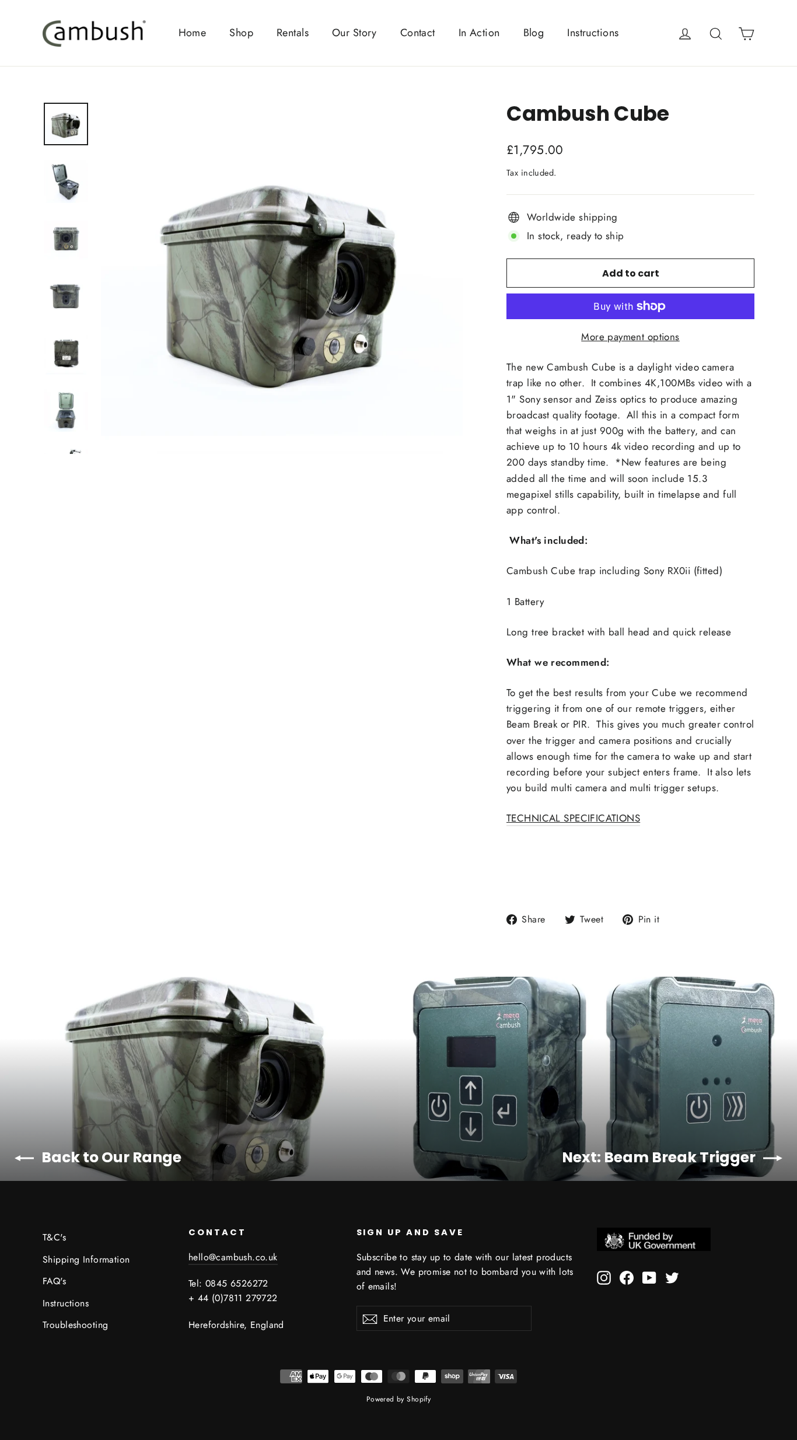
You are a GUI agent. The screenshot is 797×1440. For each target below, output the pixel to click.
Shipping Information (86, 1259)
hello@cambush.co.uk (233, 1257)
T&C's (54, 1237)
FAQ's (54, 1281)
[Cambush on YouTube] (649, 1277)
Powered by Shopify (398, 1399)
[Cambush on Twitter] (672, 1277)
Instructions (592, 32)
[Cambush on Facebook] (627, 1277)
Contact (417, 32)
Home (193, 32)
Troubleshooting (75, 1324)
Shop (241, 32)
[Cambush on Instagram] (604, 1277)
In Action (479, 32)
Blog (533, 32)
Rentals (293, 32)
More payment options (630, 337)
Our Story (354, 32)
